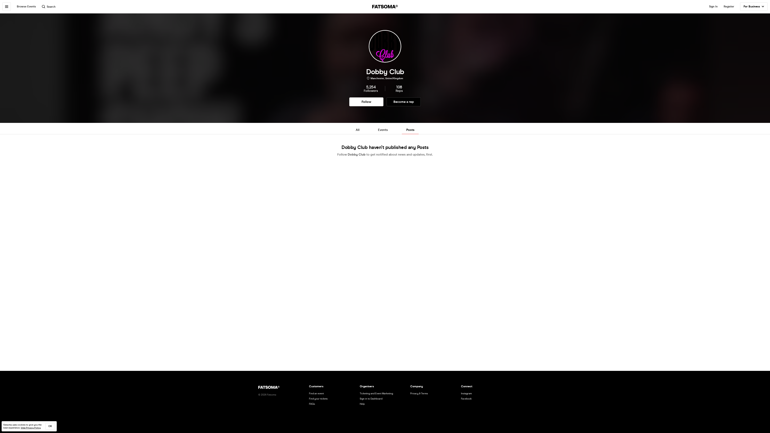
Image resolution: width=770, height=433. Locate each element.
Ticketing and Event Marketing (376, 393)
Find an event (316, 393)
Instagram (466, 393)
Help (362, 404)
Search (51, 6)
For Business (752, 6)
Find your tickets (318, 398)
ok (50, 426)
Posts (410, 130)
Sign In (713, 6)
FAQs (312, 404)
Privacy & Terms (419, 393)
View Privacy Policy (31, 428)
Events (383, 130)
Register (729, 6)
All (358, 130)
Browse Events (26, 6)
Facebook (466, 398)
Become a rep (403, 102)
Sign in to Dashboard (371, 398)
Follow (366, 102)
